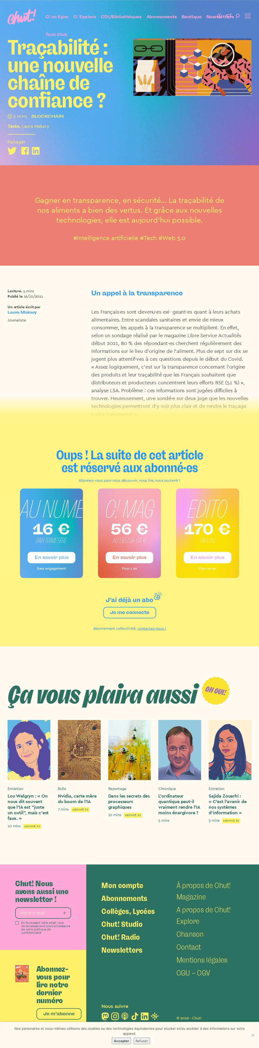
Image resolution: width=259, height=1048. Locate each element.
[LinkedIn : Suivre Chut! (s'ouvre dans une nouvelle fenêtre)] (144, 1018)
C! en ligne (57, 16)
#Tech (148, 238)
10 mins (14, 826)
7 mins (63, 809)
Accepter (121, 1041)
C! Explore (84, 16)
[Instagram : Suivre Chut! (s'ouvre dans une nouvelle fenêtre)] (115, 1018)
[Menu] (247, 16)
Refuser (142, 1041)
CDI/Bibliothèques (121, 16)
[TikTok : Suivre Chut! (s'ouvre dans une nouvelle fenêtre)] (135, 1018)
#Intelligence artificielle (105, 238)
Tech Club (56, 34)
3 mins (214, 820)
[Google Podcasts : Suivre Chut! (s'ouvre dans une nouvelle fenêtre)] (154, 1018)
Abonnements (162, 16)
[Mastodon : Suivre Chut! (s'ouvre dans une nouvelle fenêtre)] (105, 1018)
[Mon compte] (219, 16)
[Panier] (228, 16)
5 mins (28, 291)
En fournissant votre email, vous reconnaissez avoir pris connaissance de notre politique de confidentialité (45, 927)
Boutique (192, 16)
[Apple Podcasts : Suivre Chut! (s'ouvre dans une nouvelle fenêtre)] (125, 1018)
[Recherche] (237, 16)
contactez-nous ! (152, 628)
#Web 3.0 (172, 238)
